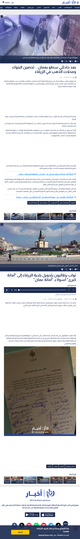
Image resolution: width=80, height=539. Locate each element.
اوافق (20, 532)
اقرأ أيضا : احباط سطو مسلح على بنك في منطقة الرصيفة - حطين (45, 174)
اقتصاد (22, 7)
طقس (39, 7)
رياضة (16, 7)
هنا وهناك (8, 7)
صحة (53, 7)
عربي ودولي (30, 7)
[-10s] (68, 290)
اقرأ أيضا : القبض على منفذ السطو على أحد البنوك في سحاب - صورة (44, 197)
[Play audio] (7, 290)
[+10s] (73, 290)
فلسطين (46, 7)
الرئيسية (77, 7)
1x (11, 290)
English (7, 2)
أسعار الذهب (68, 7)
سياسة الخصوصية (43, 535)
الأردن (59, 7)
